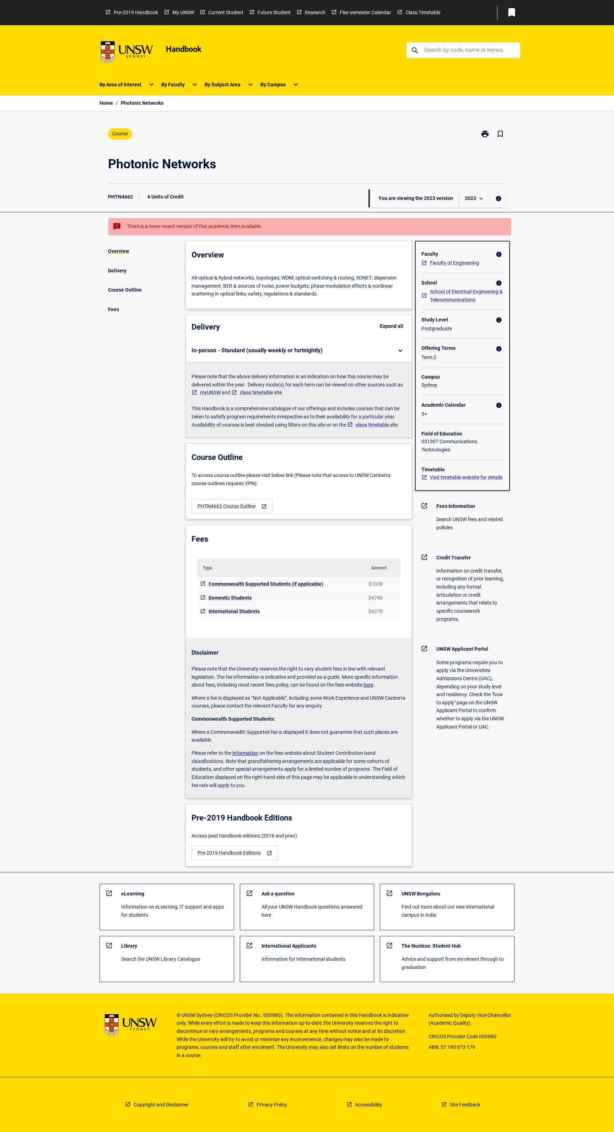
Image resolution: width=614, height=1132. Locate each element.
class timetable (256, 392)
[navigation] (232, 506)
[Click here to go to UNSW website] (127, 53)
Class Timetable (422, 12)
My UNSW (183, 12)
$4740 (375, 598)
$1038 (375, 584)
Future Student (274, 12)
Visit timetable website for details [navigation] (466, 477)
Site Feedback (465, 1104)
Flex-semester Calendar (365, 12)
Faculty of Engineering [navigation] (454, 263)
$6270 (375, 611)
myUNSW (210, 392)
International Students (234, 611)
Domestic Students (230, 598)
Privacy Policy (272, 1104)
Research (315, 12)
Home (106, 103)
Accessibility (368, 1104)
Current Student (225, 12)
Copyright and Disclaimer (161, 1104)
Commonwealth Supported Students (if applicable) (266, 584)
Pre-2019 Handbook (136, 12)
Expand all (391, 326)
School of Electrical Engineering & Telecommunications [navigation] (466, 296)
